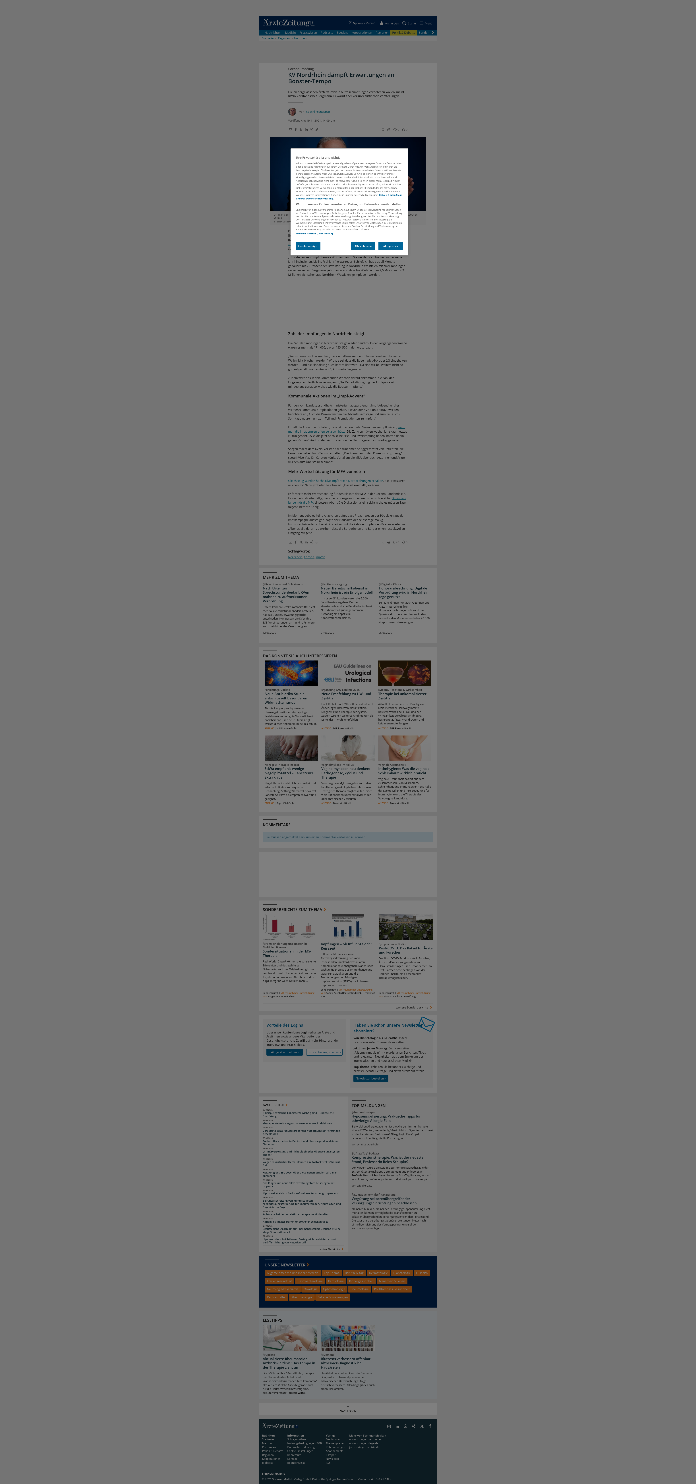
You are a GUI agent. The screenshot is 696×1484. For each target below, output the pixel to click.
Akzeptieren (390, 246)
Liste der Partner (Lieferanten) (314, 233)
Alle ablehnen (363, 246)
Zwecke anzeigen (308, 246)
